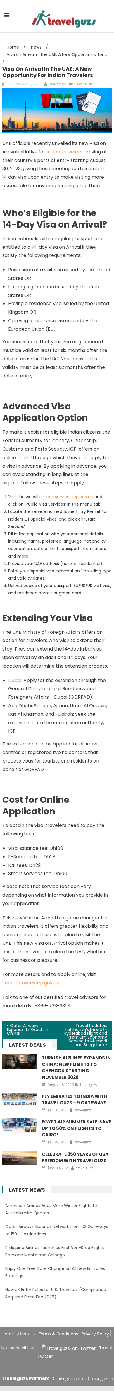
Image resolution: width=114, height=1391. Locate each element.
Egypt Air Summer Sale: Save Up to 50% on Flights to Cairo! (76, 1128)
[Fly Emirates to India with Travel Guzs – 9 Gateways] (19, 1100)
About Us (26, 1334)
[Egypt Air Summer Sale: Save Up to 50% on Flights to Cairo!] (19, 1125)
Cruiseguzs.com (68, 1378)
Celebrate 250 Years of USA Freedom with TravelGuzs (75, 1157)
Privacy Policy (95, 1334)
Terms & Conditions (58, 1334)
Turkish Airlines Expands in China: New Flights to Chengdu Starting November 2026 (76, 1067)
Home (7, 1334)
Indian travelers (65, 151)
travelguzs (57, 84)
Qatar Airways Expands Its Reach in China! (27, 1029)
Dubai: (15, 680)
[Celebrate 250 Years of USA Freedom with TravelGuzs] (19, 1158)
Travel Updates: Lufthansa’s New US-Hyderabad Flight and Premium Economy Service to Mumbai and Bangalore (85, 1035)
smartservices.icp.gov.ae (68, 497)
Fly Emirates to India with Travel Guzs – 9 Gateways (74, 1099)
